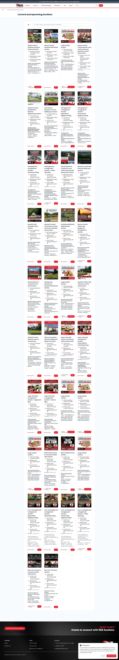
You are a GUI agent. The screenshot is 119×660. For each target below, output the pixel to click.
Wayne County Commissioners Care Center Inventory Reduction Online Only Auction (84, 49)
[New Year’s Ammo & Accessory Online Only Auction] (34, 561)
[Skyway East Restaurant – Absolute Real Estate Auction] (51, 273)
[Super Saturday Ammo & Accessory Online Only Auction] (68, 328)
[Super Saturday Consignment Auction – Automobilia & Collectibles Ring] (84, 328)
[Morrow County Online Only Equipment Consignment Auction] (84, 215)
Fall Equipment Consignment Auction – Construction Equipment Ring (83, 111)
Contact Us (7, 646)
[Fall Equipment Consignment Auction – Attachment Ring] (34, 157)
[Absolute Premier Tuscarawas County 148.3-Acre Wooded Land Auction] (51, 215)
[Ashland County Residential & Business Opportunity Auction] (34, 98)
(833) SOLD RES (60, 646)
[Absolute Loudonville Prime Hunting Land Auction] (84, 157)
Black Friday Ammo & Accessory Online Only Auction (50, 455)
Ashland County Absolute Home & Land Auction (33, 339)
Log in (56, 87)
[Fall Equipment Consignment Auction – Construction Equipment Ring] (84, 98)
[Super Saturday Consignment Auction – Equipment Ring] (34, 386)
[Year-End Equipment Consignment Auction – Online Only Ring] (84, 500)
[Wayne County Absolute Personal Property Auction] (34, 36)
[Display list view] (31, 24)
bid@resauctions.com (62, 648)
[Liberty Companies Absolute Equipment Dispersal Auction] (51, 328)
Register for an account (15, 628)
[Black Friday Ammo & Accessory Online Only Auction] (51, 443)
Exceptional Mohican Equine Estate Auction (68, 226)
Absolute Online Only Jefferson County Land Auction (84, 284)
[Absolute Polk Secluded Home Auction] (34, 215)
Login (101, 5)
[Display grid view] (29, 24)
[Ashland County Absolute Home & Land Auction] (34, 328)
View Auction (38, 87)
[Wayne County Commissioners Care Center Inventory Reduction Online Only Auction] (84, 36)
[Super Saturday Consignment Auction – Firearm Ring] (51, 386)
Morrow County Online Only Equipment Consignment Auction (83, 228)
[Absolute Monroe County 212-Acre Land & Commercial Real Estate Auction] (68, 157)
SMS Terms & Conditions (35, 648)
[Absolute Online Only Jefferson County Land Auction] (84, 273)
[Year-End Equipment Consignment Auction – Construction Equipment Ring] (68, 500)
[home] (19, 5)
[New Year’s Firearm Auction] (51, 561)
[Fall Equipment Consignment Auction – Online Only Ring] (51, 157)
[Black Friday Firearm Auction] (68, 443)
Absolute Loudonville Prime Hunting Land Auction (84, 168)
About (6, 643)
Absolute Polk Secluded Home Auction (33, 226)
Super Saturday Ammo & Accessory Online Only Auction (67, 339)
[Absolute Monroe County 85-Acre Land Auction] (34, 273)
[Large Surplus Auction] (68, 36)
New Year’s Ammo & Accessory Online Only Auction (34, 572)
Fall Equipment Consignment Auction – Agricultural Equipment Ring (66, 111)
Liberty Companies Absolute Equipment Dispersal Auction (51, 339)
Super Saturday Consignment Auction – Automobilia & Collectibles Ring (83, 341)
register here (76, 1)
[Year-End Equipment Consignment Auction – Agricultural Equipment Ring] (34, 500)
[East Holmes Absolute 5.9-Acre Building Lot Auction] (51, 98)
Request (56, 1)
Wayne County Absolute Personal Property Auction (34, 47)
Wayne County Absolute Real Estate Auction (51, 47)
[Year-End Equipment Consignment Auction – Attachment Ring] (51, 500)
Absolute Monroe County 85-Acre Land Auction (33, 284)
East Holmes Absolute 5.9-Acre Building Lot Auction (50, 110)
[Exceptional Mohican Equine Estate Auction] (68, 215)
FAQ (65, 5)
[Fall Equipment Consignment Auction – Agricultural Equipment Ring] (68, 98)
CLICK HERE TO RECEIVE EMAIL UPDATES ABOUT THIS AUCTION (66, 70)
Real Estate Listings (46, 5)
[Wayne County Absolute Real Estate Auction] (51, 36)
